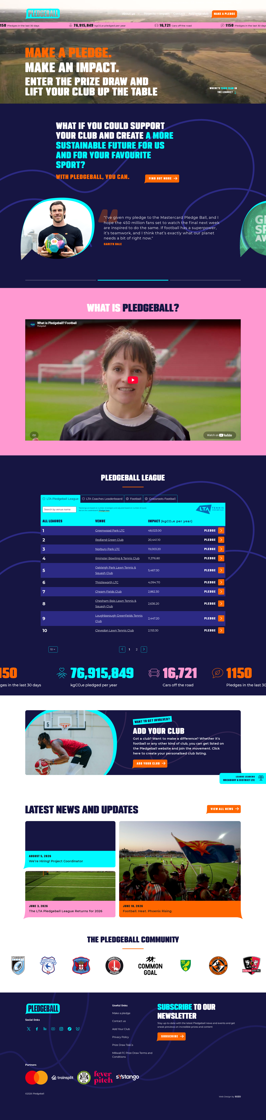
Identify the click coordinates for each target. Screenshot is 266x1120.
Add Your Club (121, 1029)
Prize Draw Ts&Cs (122, 1045)
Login (237, 2)
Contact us (119, 1021)
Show (44, 649)
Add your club (199, 13)
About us (129, 13)
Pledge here (104, 511)
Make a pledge (224, 14)
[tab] (60, 499)
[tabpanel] (133, 585)
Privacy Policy (120, 1037)
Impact (164, 13)
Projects (150, 13)
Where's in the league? (223, 90)
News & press (224, 2)
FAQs (210, 2)
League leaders (239, 779)
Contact (179, 13)
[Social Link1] (28, 1029)
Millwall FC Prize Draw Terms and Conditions (132, 1055)
